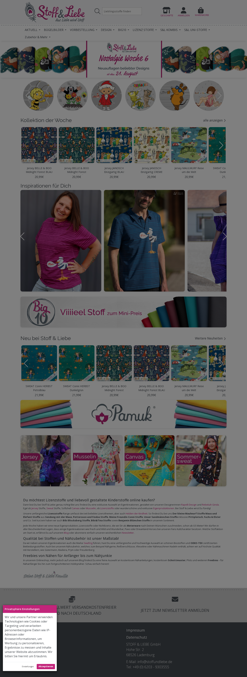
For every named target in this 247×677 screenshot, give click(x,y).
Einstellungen (28, 666)
